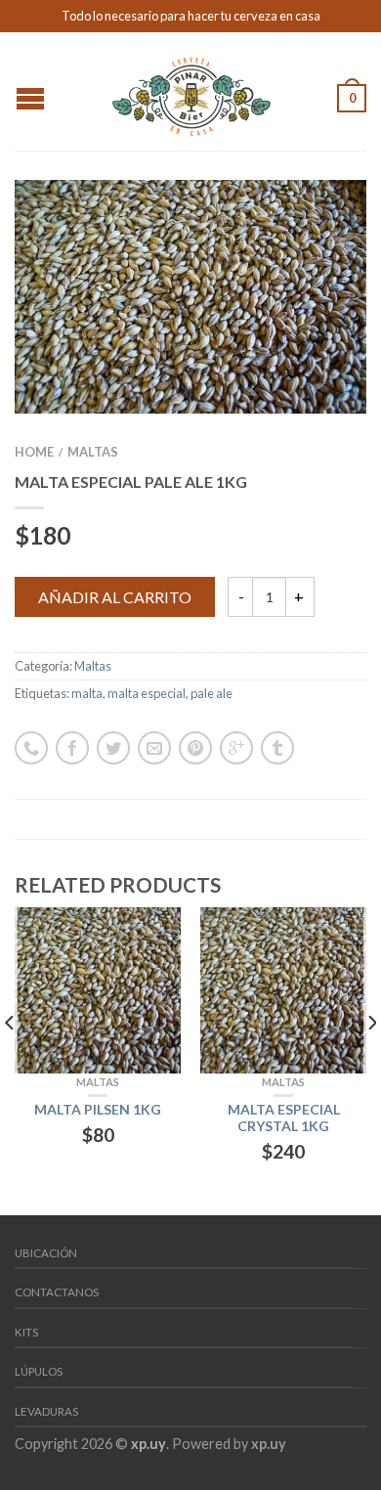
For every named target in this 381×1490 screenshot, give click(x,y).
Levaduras (46, 1411)
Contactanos (57, 1292)
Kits (26, 1332)
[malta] (190, 297)
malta (87, 693)
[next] (370, 1061)
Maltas (92, 452)
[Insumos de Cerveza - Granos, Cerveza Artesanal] (193, 91)
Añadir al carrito (114, 597)
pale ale (211, 693)
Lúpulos (39, 1371)
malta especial (146, 693)
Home (34, 452)
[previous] (10, 1061)
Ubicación (46, 1253)
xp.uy (148, 1443)
